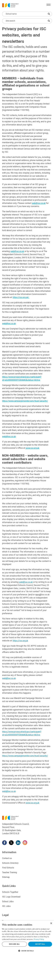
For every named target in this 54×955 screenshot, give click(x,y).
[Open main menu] (48, 4)
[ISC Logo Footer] (27, 818)
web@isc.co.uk (38, 203)
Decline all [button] (14, 944)
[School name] (48, 14)
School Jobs (8, 901)
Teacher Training (9, 872)
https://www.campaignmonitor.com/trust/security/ (25, 401)
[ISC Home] (10, 5)
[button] (27, 950)
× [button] (51, 923)
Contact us (7, 858)
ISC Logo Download (11, 896)
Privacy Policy (39, 939)
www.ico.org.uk (32, 448)
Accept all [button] (40, 944)
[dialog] (27, 938)
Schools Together (10, 892)
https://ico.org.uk (20, 640)
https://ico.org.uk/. (21, 297)
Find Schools (8, 867)
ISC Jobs (6, 906)
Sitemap (6, 877)
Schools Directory (10, 863)
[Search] (48, 21)
